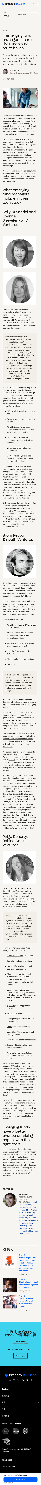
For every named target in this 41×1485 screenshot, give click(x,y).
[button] (20, 1479)
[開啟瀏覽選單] (38, 4)
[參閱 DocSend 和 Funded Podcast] (31, 1381)
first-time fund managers (16, 139)
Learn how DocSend (24, 1165)
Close (9, 974)
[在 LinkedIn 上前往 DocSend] (14, 1381)
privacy (28, 1349)
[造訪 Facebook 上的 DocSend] (23, 1381)
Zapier (9, 990)
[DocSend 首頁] (20, 1375)
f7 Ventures (25, 312)
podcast (11, 760)
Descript (10, 1019)
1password (11, 1045)
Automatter (12, 1053)
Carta (9, 961)
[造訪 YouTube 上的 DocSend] (9, 1381)
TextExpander (12, 633)
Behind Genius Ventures (13, 891)
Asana (9, 419)
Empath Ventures (28, 583)
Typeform (11, 1006)
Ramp (9, 1027)
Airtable (10, 427)
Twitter (10, 643)
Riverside (11, 1013)
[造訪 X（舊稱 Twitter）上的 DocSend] (18, 1381)
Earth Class (12, 1032)
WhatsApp (11, 448)
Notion (10, 437)
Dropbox (18, 1423)
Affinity (10, 411)
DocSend (11, 456)
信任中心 (6, 1451)
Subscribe (20, 1356)
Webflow (10, 1040)
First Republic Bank (15, 956)
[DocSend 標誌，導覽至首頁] (13, 4)
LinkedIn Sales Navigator (17, 651)
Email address (20, 1341)
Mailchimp (11, 659)
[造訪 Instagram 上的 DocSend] (27, 1381)
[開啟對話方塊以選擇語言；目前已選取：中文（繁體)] (33, 4)
